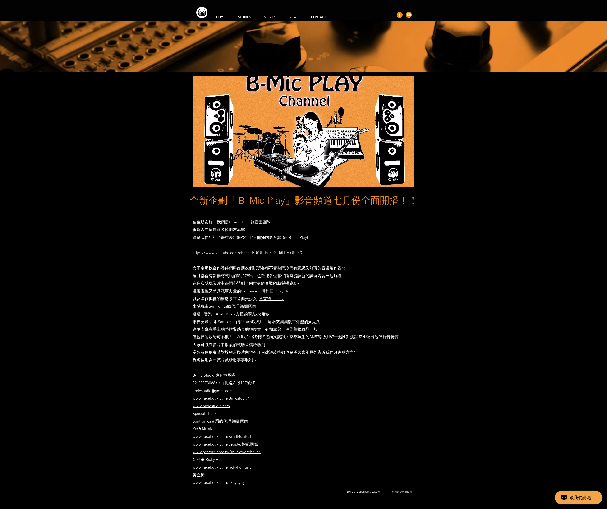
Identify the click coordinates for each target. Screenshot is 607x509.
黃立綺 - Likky (271, 299)
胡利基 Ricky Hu (275, 291)
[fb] (400, 15)
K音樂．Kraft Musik (219, 314)
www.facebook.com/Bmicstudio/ (221, 398)
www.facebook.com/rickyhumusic (222, 467)
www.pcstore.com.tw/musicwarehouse (227, 452)
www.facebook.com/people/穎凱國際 (225, 444)
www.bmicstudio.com (211, 406)
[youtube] (409, 15)
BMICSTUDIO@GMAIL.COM (363, 491)
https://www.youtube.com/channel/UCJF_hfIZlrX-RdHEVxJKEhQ (247, 253)
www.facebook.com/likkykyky (219, 483)
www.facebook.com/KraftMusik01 (222, 437)
